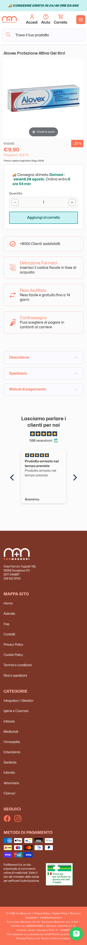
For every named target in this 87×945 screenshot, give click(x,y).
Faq (6, 624)
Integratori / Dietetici (18, 700)
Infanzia (9, 721)
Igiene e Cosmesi (16, 711)
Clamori (9, 793)
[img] (43, 434)
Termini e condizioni (18, 665)
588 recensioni (40, 441)
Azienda (9, 613)
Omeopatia (12, 742)
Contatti (9, 634)
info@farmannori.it (51, 917)
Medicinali (11, 731)
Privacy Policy (13, 644)
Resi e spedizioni (15, 675)
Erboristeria (12, 752)
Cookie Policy (13, 655)
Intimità (9, 772)
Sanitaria (10, 762)
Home (8, 603)
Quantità (15, 193)
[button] (60, 19)
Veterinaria (11, 783)
